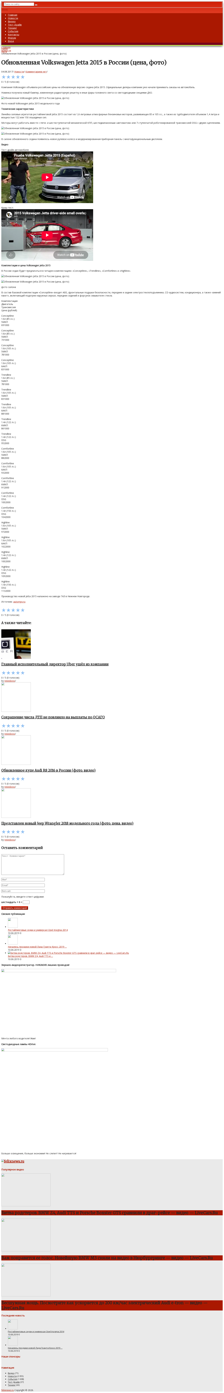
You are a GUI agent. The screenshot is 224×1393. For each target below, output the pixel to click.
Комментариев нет (36, 71)
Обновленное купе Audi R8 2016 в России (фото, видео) (48, 770)
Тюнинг (12, 28)
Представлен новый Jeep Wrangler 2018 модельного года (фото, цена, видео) (67, 823)
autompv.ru (19, 601)
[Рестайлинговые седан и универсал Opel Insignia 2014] (13, 926)
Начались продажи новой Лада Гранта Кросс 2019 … (37, 946)
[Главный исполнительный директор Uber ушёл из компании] (112, 644)
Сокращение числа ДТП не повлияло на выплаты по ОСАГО (53, 717)
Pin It (4, 51)
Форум (12, 37)
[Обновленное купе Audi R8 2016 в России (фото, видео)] (112, 750)
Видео (12, 21)
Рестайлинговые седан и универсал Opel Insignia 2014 (38, 930)
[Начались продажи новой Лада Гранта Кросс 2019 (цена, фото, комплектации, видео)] (13, 943)
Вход (11, 41)
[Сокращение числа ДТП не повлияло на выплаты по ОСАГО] (112, 697)
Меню (4, 9)
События (13, 31)
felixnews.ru (7, 1390)
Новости (13, 18)
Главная (12, 14)
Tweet (4, 48)
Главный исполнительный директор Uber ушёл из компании (55, 664)
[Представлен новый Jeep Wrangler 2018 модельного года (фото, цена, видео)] (112, 803)
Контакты (13, 34)
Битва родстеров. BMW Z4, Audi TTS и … (30, 956)
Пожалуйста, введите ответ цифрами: (22, 896)
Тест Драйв (15, 24)
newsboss (9, 680)
